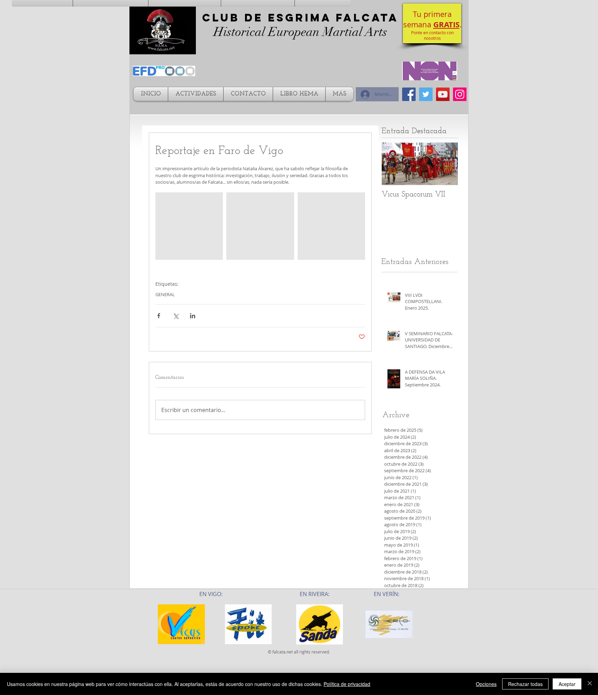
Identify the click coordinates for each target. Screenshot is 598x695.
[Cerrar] (590, 683)
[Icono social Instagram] (459, 94)
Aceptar (567, 683)
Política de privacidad (347, 683)
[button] (432, 23)
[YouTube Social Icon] (443, 94)
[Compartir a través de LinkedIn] (192, 315)
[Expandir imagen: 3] (331, 226)
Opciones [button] (486, 683)
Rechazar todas (525, 683)
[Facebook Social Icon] (409, 94)
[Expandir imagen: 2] (260, 226)
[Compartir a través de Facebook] (158, 315)
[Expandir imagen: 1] (189, 226)
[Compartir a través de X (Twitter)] (175, 315)
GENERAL (165, 294)
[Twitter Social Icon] (426, 94)
